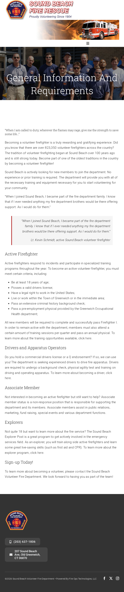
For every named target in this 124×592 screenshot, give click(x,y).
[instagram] (117, 578)
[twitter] (111, 578)
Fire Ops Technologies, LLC (83, 578)
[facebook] (104, 578)
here (88, 338)
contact (80, 471)
